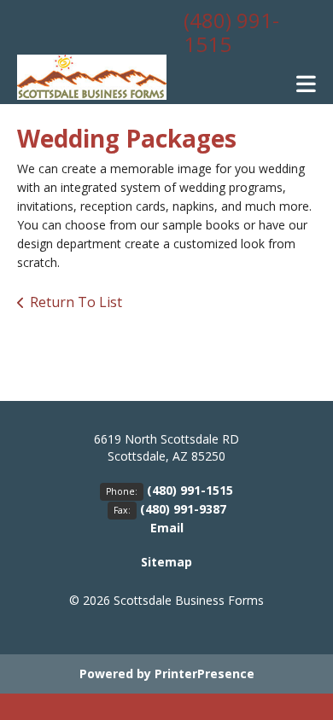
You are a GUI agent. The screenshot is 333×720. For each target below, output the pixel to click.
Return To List (76, 302)
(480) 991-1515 (231, 32)
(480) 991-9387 (183, 509)
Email (167, 528)
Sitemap (166, 562)
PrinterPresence (204, 673)
